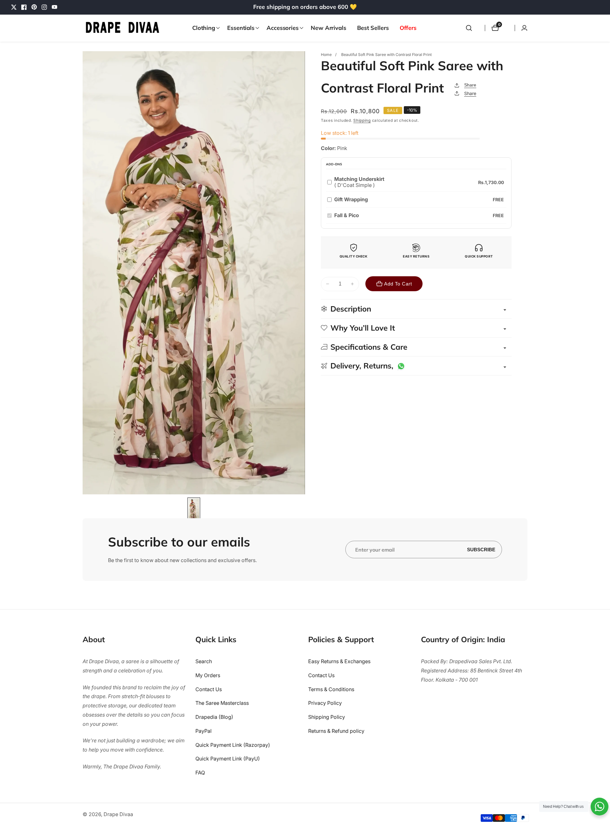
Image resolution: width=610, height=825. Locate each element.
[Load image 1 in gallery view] (194, 509)
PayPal (203, 731)
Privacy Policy (325, 703)
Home (326, 54)
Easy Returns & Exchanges (339, 661)
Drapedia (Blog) (214, 717)
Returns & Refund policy (336, 731)
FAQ (200, 773)
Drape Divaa (118, 814)
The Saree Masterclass (222, 703)
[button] (204, 28)
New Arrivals (328, 27)
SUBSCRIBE (481, 549)
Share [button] (470, 93)
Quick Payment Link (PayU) (227, 759)
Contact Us (208, 689)
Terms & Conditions (331, 689)
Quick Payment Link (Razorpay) (232, 745)
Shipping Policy (326, 717)
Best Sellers (373, 27)
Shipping (362, 120)
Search (203, 661)
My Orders (207, 675)
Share (470, 84)
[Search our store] (468, 28)
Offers (408, 27)
